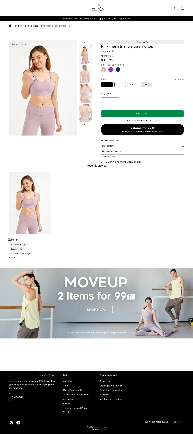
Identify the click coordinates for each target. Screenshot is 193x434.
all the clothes (31, 25)
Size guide (105, 394)
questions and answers (111, 399)
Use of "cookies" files (73, 390)
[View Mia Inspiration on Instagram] (11, 422)
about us (67, 381)
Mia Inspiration (99, 427)
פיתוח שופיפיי (103, 429)
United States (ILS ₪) (158, 422)
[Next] (85, 125)
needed (67, 403)
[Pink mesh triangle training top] (85, 54)
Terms (66, 385)
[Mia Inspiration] (96, 8)
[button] (176, 8)
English (177, 422)
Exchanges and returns (111, 385)
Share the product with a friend (123, 162)
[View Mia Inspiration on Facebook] (18, 422)
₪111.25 (12, 258)
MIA (65, 375)
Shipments (105, 381)
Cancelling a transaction (111, 390)
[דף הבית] (10, 26)
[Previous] (85, 42)
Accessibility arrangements (76, 394)
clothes (18, 25)
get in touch (69, 399)
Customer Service (108, 375)
